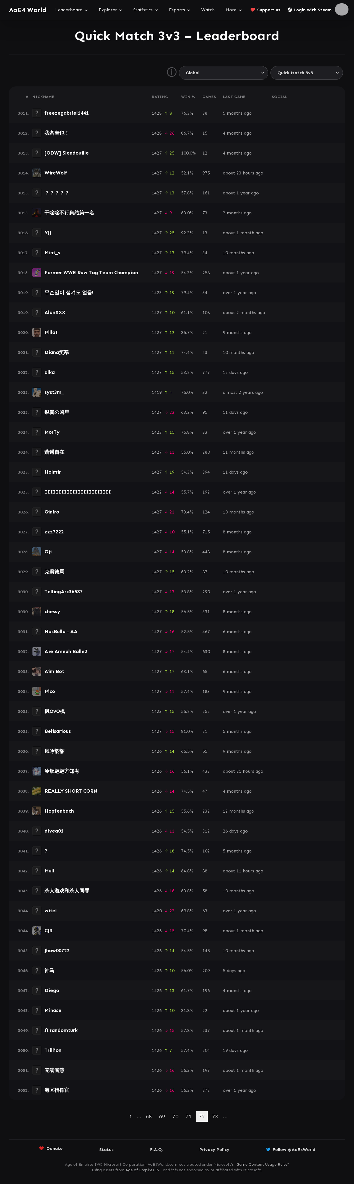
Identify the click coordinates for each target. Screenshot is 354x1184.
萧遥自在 (54, 452)
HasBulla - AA (61, 631)
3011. (23, 113)
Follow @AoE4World (294, 1149)
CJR (49, 931)
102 (206, 851)
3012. (23, 133)
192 (206, 492)
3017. (23, 252)
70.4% (187, 930)
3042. (23, 871)
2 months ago (237, 212)
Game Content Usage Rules (261, 1164)
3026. (23, 512)
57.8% (187, 193)
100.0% (188, 153)
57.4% (187, 691)
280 (206, 452)
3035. (23, 711)
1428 (157, 113)
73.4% (187, 512)
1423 (157, 292)
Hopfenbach (59, 811)
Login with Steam (313, 9)
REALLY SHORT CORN (71, 791)
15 (204, 133)
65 (204, 671)
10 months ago (238, 252)
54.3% (187, 272)
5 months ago (237, 113)
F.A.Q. (156, 1149)
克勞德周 (54, 572)
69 (162, 1116)
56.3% (187, 1070)
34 (204, 252)
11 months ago (238, 452)
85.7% (187, 332)
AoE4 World (27, 10)
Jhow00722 (57, 950)
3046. (23, 970)
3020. (23, 332)
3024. (23, 432)
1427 (157, 153)
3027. (23, 532)
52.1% (187, 173)
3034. (23, 691)
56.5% (187, 611)
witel (51, 911)
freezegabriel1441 (67, 113)
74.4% (187, 352)
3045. (23, 950)
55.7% (187, 492)
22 (204, 1010)
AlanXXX (55, 312)
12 (204, 153)
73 (204, 212)
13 (204, 232)
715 (206, 532)
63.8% (187, 890)
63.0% (187, 212)
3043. (23, 890)
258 (206, 272)
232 (206, 811)
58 (204, 890)
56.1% (187, 771)
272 (206, 1090)
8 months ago (237, 532)
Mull (49, 871)
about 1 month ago (243, 232)
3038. (23, 791)
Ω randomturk (61, 1030)
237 (206, 1030)
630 (206, 651)
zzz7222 (54, 532)
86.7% (187, 133)
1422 (157, 492)
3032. (23, 651)
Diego (52, 990)
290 (206, 591)
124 (206, 512)
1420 (157, 910)
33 (204, 432)
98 (204, 930)
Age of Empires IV (143, 1170)
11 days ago (235, 412)
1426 (157, 751)
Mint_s (52, 253)
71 (189, 1116)
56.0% (187, 970)
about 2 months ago (244, 312)
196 (206, 990)
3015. (23, 193)
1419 (157, 392)
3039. (23, 811)
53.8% (187, 551)
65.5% (187, 751)
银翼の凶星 (57, 412)
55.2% (187, 711)
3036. (23, 751)
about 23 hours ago (243, 173)
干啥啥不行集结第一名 (69, 213)
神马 (49, 970)
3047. (23, 990)
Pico (50, 691)
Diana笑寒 (57, 352)
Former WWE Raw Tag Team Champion (91, 272)
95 (204, 412)
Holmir (53, 472)
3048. (23, 1010)
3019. (23, 292)
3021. (23, 352)
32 (204, 392)
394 (206, 472)
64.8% (187, 871)
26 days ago (235, 831)
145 (206, 950)
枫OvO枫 (55, 711)
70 (175, 1116)
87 (204, 571)
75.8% (187, 432)
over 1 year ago (239, 292)
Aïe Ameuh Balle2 (66, 651)
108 (206, 312)
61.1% (187, 312)
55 (204, 751)
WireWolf (56, 173)
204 (206, 1050)
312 (206, 831)
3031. (23, 631)
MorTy (52, 432)
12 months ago (238, 811)
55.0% (187, 452)
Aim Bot (54, 671)
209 (206, 970)
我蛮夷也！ (57, 133)
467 (206, 631)
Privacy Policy (214, 1149)
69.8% (187, 910)
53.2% (187, 372)
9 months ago (237, 332)
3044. (23, 910)
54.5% (187, 831)
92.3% (187, 232)
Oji (48, 552)
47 (204, 791)
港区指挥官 (57, 1090)
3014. (23, 173)
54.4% (187, 651)
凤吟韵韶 (54, 751)
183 (206, 691)
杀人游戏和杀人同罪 (67, 891)
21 (204, 332)
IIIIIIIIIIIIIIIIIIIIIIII (78, 492)
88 (204, 871)
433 (206, 771)
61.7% (187, 990)
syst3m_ (54, 392)
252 (206, 711)
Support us (268, 9)
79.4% (187, 252)
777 (206, 372)
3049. (23, 1030)
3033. (23, 671)
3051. (23, 1070)
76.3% (187, 113)
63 (204, 910)
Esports (177, 9)
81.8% (187, 1010)
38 (204, 113)
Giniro (52, 512)
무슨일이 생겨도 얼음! (69, 292)
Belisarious (58, 731)
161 (206, 193)
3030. (23, 591)
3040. (23, 831)
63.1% (187, 671)
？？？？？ (57, 193)
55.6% (187, 811)
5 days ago (234, 970)
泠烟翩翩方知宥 (62, 771)
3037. (23, 771)
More (231, 9)
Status (106, 1149)
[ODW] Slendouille (67, 153)
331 (206, 611)
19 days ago (235, 1050)
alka (50, 372)
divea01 (54, 831)
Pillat (51, 332)
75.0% (187, 392)
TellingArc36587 (64, 592)
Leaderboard (68, 9)
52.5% (187, 631)
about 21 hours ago (243, 771)
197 (206, 1070)
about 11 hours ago (243, 871)
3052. (23, 1090)
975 (206, 173)
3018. (23, 272)
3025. (23, 472)
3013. (23, 153)
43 (204, 352)
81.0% (187, 731)
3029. (23, 571)
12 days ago (235, 372)
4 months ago (237, 133)
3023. (23, 392)
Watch (208, 9)
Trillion (53, 1050)
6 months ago (237, 631)
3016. (23, 232)
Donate (54, 1148)
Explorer (108, 9)
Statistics (143, 9)
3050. (23, 1050)
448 (206, 551)
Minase (53, 1010)
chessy (52, 611)
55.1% (187, 532)
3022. (23, 372)
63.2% (187, 412)
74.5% (187, 791)
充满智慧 (54, 1070)
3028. (23, 551)
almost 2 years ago (243, 392)
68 (149, 1116)
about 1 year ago (241, 193)
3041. (23, 851)
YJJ (48, 233)
